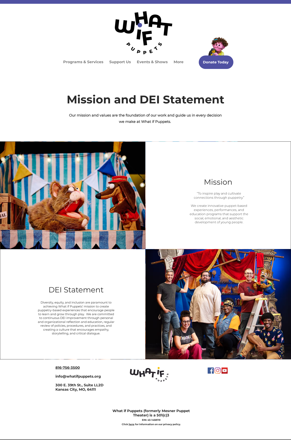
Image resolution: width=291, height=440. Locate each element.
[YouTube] (225, 370)
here (131, 424)
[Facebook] (211, 370)
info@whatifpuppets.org (78, 376)
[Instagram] (218, 370)
